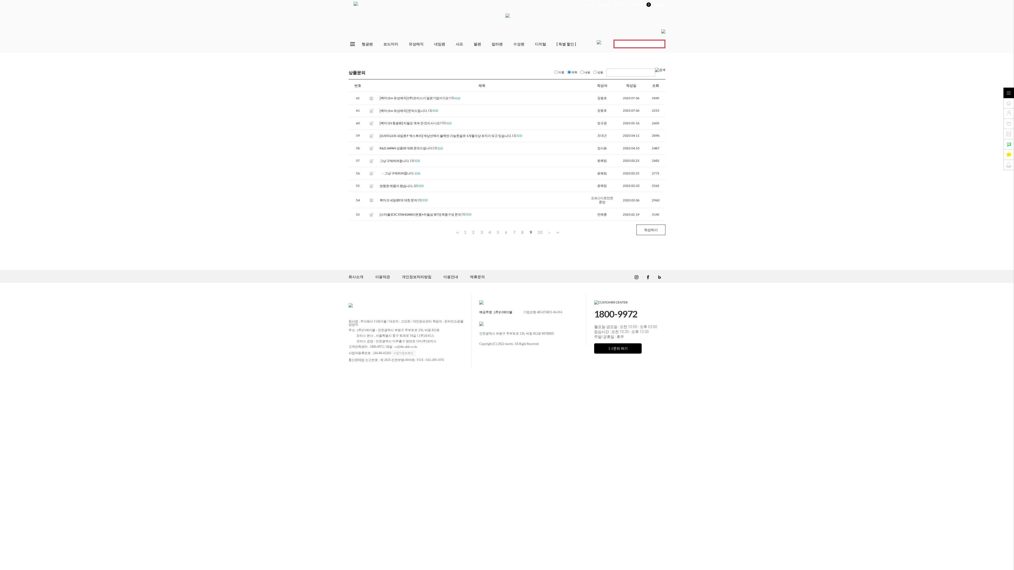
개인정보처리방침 (416, 277)
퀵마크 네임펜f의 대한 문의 (398, 200)
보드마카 (390, 44)
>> (557, 232)
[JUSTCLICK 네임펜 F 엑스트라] (401, 136)
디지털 (540, 44)
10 (540, 232)
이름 (561, 72)
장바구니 (641, 4)
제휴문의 (477, 277)
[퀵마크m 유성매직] (393, 98)
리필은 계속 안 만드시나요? (422, 123)
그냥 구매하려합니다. (395, 161)
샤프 (459, 44)
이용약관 (382, 277)
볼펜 (477, 44)
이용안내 (450, 277)
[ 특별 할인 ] (566, 44)
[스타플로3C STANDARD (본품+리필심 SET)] (410, 214)
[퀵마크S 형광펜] (391, 123)
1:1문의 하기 (618, 348)
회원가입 (603, 4)
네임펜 (439, 44)
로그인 (588, 4)
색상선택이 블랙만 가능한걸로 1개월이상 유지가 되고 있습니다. (468, 136)
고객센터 (659, 4)
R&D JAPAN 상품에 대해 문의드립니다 (406, 148)
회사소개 (356, 277)
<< (457, 232)
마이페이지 (621, 4)
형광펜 (367, 44)
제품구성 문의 (451, 214)
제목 (574, 72)
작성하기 (651, 230)
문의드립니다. (418, 111)
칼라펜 (497, 44)
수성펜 (518, 44)
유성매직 (416, 44)
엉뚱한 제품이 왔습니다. (396, 186)
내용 (587, 72)
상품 (600, 72)
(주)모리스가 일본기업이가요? (429, 98)
